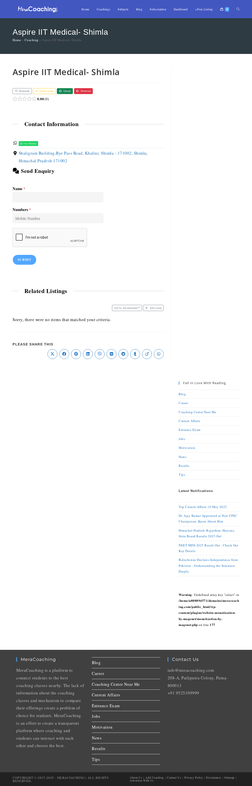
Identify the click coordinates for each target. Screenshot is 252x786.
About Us (136, 777)
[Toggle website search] (238, 9)
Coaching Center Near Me (197, 412)
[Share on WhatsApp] (159, 354)
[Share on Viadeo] (147, 354)
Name (19, 188)
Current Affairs (189, 421)
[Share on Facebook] (64, 354)
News (182, 457)
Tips (182, 474)
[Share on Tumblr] (135, 354)
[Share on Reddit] (123, 354)
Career (183, 403)
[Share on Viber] (100, 354)
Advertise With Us (142, 780)
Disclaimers (213, 777)
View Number (30, 143)
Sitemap (229, 777)
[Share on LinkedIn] (88, 354)
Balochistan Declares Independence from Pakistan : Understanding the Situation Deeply (208, 565)
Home (17, 40)
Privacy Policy (193, 777)
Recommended (126, 308)
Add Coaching (154, 777)
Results (184, 465)
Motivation (187, 447)
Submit (24, 260)
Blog (182, 394)
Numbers (22, 209)
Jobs (182, 439)
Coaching (32, 40)
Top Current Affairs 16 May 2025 (203, 507)
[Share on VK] (111, 354)
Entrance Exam (190, 429)
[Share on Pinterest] (76, 354)
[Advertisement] (209, 140)
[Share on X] (52, 354)
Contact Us (174, 777)
